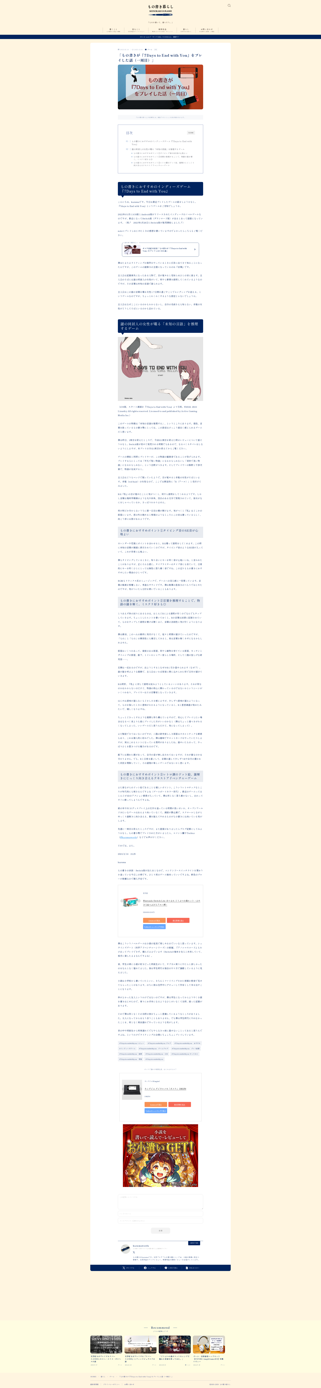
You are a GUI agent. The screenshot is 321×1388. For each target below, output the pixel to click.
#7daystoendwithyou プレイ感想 (185, 1048)
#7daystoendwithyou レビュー (131, 1043)
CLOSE (190, 132)
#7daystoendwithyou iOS (157, 1054)
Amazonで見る (154, 920)
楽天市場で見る (178, 920)
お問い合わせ (206, 30)
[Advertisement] (160, 1295)
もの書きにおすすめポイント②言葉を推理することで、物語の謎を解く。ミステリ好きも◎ (163, 158)
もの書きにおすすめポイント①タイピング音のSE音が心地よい (161, 153)
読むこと (136, 30)
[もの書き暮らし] (160, 10)
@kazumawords (128, 837)
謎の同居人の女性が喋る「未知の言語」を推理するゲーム (158, 149)
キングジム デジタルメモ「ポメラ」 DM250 (165, 1088)
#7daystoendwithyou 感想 (130, 1054)
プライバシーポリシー (111, 1384)
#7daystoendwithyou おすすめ (187, 1043)
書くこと (113, 30)
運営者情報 (94, 1384)
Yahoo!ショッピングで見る (154, 927)
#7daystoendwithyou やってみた (185, 1054)
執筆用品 (162, 30)
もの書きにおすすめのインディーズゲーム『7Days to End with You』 (162, 143)
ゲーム (149, 49)
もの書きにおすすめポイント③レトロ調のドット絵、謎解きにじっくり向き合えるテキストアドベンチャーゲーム (164, 164)
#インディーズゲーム (127, 1048)
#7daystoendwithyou (154, 1059)
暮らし (186, 30)
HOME (93, 1376)
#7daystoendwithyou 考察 (130, 1059)
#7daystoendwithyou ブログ (159, 1043)
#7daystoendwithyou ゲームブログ (153, 1048)
